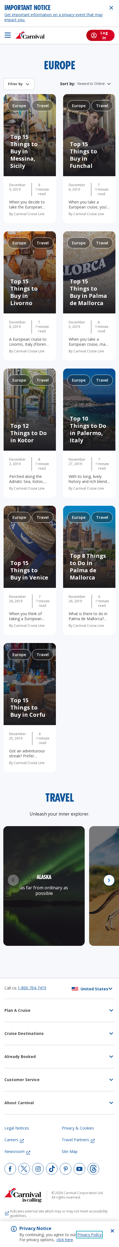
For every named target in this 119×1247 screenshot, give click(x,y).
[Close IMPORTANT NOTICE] (111, 7)
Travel (43, 105)
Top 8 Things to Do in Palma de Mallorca (88, 566)
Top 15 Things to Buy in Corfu (27, 707)
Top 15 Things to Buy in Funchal (83, 155)
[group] (44, 886)
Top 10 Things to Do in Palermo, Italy (88, 429)
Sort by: (67, 83)
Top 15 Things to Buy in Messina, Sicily (24, 151)
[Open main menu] (7, 35)
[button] (109, 880)
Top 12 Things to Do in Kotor (28, 433)
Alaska (44, 877)
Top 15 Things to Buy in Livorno (24, 292)
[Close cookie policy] (112, 1231)
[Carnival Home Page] (30, 35)
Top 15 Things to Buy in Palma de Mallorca (88, 292)
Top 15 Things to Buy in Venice (29, 570)
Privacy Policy (89, 1234)
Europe (19, 105)
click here (64, 1239)
